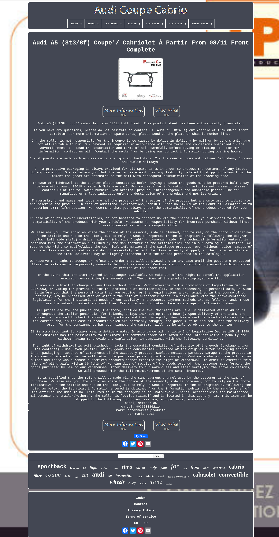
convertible (233, 474)
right (140, 476)
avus (116, 468)
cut (85, 475)
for (175, 466)
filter (38, 476)
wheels (117, 482)
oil (110, 476)
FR (145, 523)
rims (127, 467)
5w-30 (143, 483)
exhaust (105, 468)
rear (185, 468)
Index (141, 498)
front (195, 467)
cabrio (236, 466)
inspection (125, 475)
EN (136, 523)
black (150, 476)
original (169, 484)
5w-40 (140, 468)
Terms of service (141, 517)
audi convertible (178, 477)
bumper (74, 468)
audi (98, 474)
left (84, 468)
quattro (219, 468)
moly (153, 467)
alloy (132, 483)
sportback (51, 467)
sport (161, 476)
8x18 (68, 476)
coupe (53, 474)
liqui (93, 467)
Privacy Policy (141, 510)
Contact (140, 504)
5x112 (156, 482)
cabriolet (204, 474)
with (76, 477)
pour (164, 468)
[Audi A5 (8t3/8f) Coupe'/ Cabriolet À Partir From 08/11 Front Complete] (140, 80)
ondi (206, 468)
